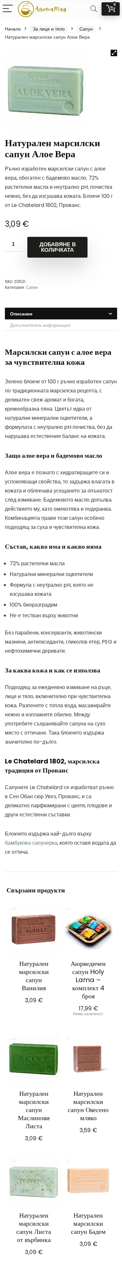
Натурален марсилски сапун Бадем (88, 1223)
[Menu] (8, 9)
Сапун (86, 29)
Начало (13, 29)
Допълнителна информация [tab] (40, 325)
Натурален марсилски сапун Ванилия (34, 975)
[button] (114, 53)
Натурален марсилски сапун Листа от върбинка (33, 1227)
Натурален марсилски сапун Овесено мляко (88, 1105)
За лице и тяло (49, 29)
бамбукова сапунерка (31, 843)
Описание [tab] (21, 314)
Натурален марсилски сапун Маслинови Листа (34, 1110)
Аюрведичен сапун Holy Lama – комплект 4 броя (88, 980)
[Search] (94, 9)
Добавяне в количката (57, 247)
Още (88, 1022)
